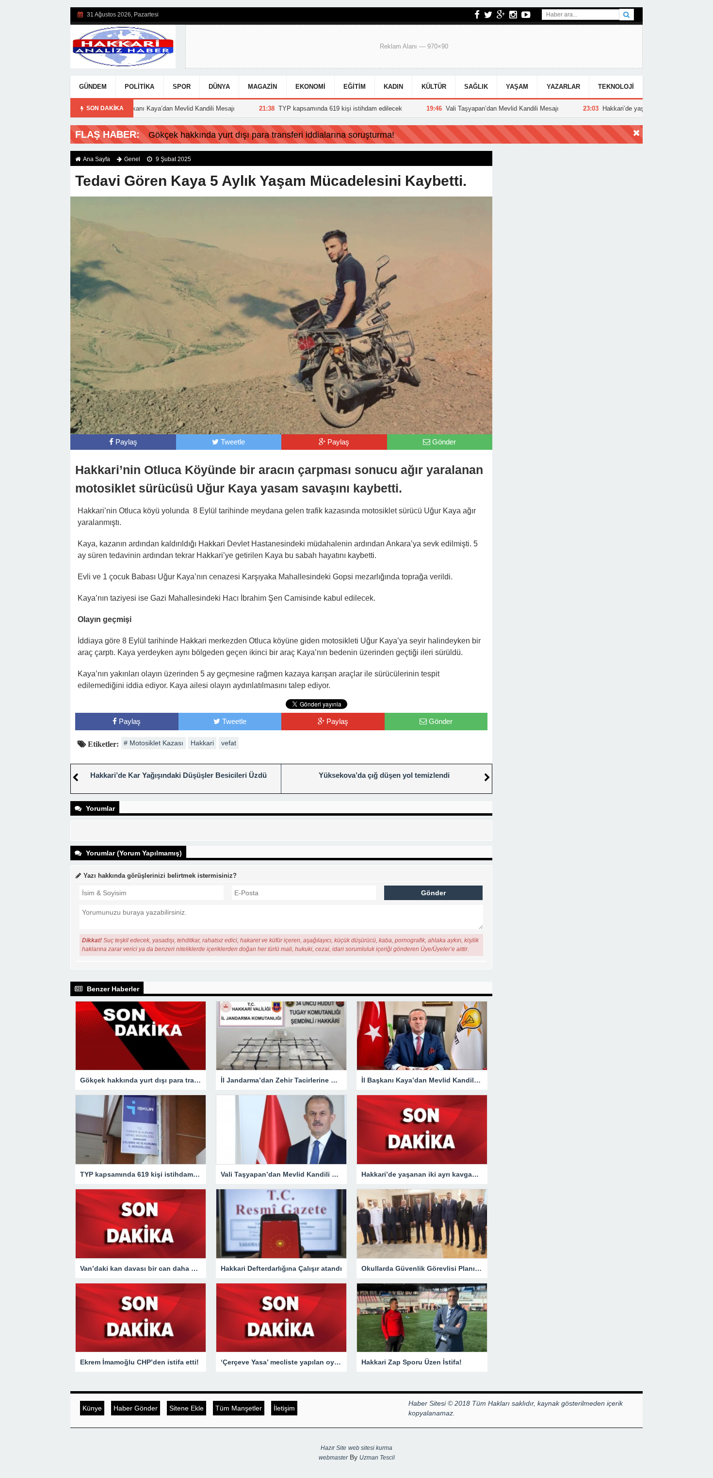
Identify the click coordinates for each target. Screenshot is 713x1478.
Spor (182, 86)
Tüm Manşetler (238, 1408)
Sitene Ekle (186, 1408)
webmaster (333, 1457)
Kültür (433, 86)
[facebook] (477, 14)
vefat (228, 743)
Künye (92, 1408)
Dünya (219, 86)
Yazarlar (563, 86)
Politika (139, 86)
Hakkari (202, 743)
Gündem (93, 86)
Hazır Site (333, 1448)
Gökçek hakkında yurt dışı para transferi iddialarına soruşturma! (271, 135)
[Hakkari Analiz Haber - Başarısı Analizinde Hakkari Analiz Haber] (123, 45)
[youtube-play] (526, 14)
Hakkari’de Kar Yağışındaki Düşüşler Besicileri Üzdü (178, 775)
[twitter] (488, 14)
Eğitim (354, 86)
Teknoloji (616, 86)
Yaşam (517, 86)
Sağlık (476, 86)
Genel (132, 159)
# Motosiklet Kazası (153, 743)
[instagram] (513, 14)
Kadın (393, 86)
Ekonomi (310, 86)
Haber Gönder (135, 1408)
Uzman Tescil (377, 1457)
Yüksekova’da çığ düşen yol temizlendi (384, 775)
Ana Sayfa (96, 159)
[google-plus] (501, 14)
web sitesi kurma (370, 1448)
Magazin (262, 86)
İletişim (284, 1408)
